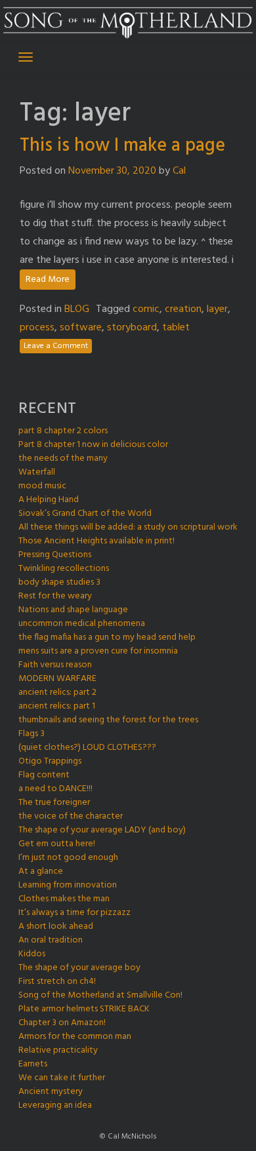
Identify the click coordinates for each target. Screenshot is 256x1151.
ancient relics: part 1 (56, 706)
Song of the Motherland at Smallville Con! (100, 995)
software (81, 327)
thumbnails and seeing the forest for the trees (108, 720)
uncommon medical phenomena (81, 623)
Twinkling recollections (63, 568)
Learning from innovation (67, 885)
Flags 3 (31, 733)
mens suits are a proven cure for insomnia (98, 651)
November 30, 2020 (112, 171)
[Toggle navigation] (26, 57)
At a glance (40, 871)
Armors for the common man (74, 1036)
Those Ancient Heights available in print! (96, 541)
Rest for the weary (55, 596)
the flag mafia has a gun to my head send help (107, 637)
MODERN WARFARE (57, 678)
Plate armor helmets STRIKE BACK (84, 1009)
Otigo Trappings (49, 761)
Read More (48, 279)
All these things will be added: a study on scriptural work (128, 527)
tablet (176, 327)
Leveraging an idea (55, 1105)
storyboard (132, 327)
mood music (42, 486)
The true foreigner (54, 802)
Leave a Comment (56, 346)
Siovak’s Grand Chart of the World (85, 513)
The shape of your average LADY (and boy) (102, 830)
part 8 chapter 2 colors (63, 431)
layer (217, 309)
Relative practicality (58, 1050)
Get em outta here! (56, 843)
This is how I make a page (122, 146)
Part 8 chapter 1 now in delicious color (93, 444)
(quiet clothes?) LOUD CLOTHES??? (87, 747)
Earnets (32, 1064)
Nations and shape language (73, 609)
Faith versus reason (55, 665)
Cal (179, 171)
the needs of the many (63, 458)
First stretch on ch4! (57, 981)
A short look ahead (55, 926)
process (37, 327)
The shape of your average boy (79, 967)
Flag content (44, 775)
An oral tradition (50, 940)
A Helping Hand (48, 499)
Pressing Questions (54, 554)
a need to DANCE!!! (55, 788)
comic (146, 309)
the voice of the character (70, 816)
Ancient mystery (50, 1091)
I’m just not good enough (68, 857)
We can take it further (61, 1077)
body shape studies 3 (59, 582)
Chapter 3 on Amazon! (62, 1022)
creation (183, 309)
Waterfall (36, 472)
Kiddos (31, 954)
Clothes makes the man (64, 899)
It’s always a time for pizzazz (74, 912)
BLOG (76, 309)
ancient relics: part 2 (57, 692)
